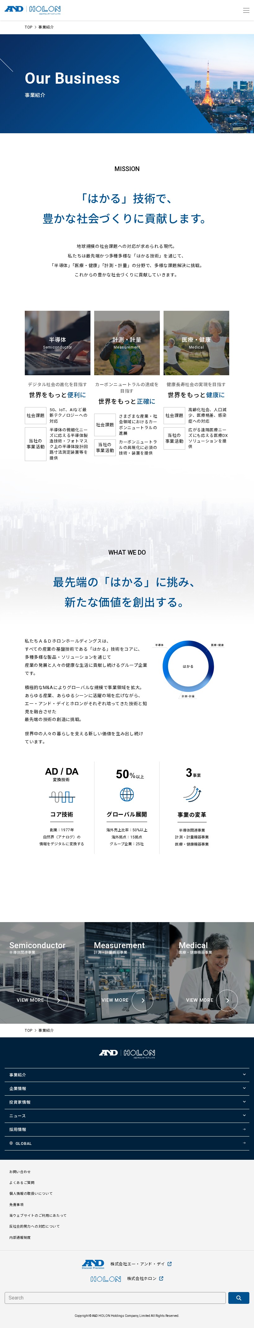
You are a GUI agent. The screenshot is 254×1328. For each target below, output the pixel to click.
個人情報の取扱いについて (31, 1194)
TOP (29, 27)
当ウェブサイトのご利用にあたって (38, 1216)
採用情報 (17, 1129)
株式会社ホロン (142, 1278)
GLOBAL (23, 1143)
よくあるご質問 (22, 1183)
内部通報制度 (20, 1238)
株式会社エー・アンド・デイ (137, 1264)
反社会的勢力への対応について (34, 1227)
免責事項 (16, 1205)
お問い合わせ (20, 1172)
